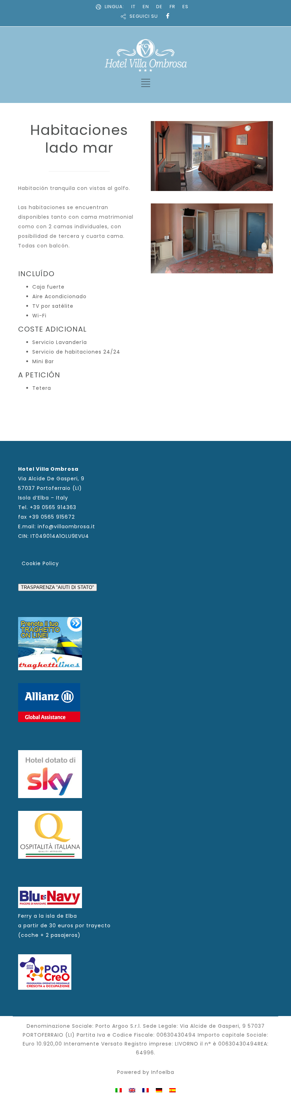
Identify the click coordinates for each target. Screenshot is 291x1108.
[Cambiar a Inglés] (132, 1089)
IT (133, 6)
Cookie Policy (40, 563)
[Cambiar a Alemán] (159, 1089)
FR (172, 6)
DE (159, 6)
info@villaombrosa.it (66, 526)
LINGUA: (114, 6)
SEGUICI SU (144, 16)
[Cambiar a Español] (172, 1089)
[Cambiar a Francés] (145, 1089)
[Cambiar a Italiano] (118, 1089)
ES (185, 6)
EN (146, 6)
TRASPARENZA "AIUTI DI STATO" (57, 587)
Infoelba (162, 1072)
